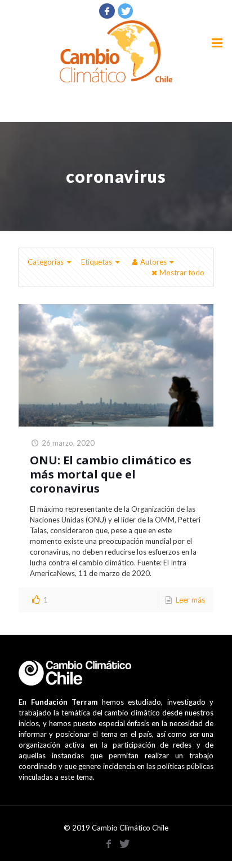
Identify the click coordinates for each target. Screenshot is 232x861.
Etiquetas (96, 261)
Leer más (190, 599)
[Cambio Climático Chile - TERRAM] (116, 51)
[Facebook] (107, 11)
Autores (153, 261)
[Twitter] (125, 11)
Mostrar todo (181, 272)
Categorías (46, 261)
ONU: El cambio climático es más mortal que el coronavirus (110, 474)
